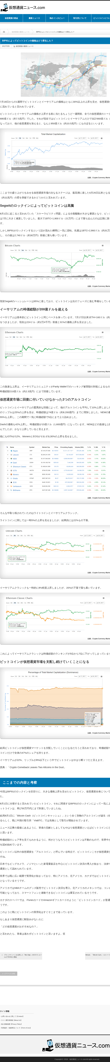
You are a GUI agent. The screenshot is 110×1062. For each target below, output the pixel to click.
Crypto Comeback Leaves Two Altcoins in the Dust (37, 767)
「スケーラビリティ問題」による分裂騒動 (57, 213)
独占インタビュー (57, 18)
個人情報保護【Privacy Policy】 (11, 1024)
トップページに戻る (8, 973)
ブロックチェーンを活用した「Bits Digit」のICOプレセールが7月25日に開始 (23, 956)
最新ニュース (34, 18)
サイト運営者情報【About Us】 (11, 1020)
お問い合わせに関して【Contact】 (12, 1016)
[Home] (6, 32)
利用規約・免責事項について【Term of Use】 (16, 1028)
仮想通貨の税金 (11, 18)
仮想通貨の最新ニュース (21, 32)
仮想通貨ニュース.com (77, 1059)
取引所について (80, 18)
